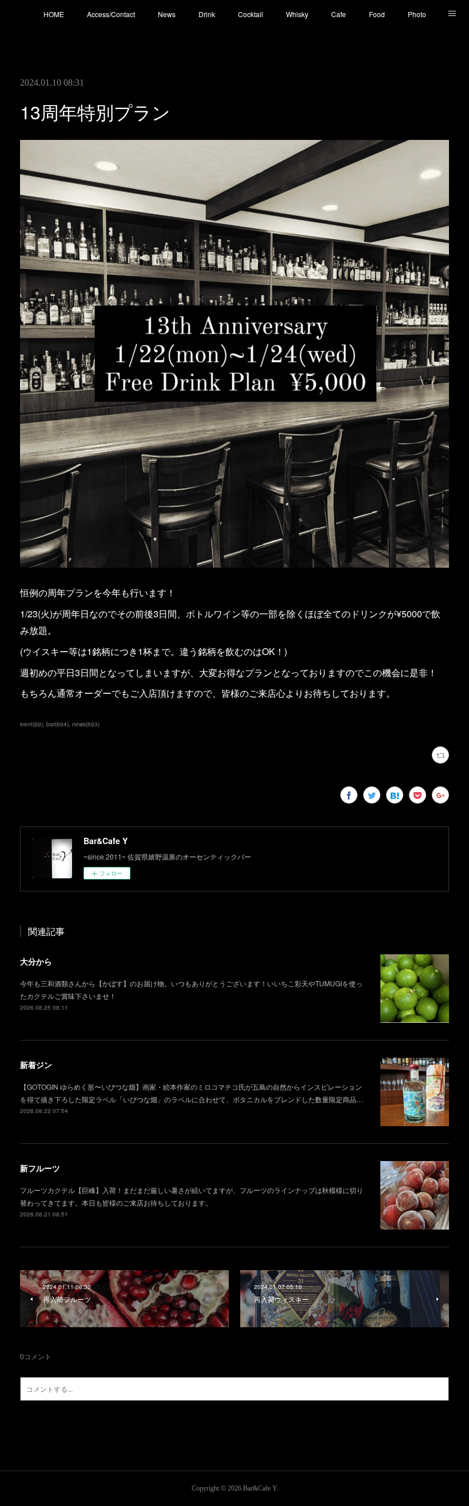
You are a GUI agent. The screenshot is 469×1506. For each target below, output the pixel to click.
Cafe (338, 14)
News (167, 14)
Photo (417, 14)
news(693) (86, 724)
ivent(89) (31, 724)
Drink (206, 14)
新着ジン (36, 1064)
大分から (36, 961)
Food (377, 14)
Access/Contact (111, 14)
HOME (53, 14)
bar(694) (57, 724)
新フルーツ (40, 1168)
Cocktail (250, 14)
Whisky (297, 14)
